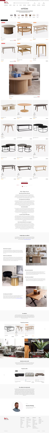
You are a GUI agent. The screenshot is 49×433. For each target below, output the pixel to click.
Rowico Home (28, 425)
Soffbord (21, 424)
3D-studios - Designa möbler (35, 424)
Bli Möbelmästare (47, 0)
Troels (27, 427)
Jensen (27, 424)
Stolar (21, 426)
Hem (23, 7)
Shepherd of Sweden (29, 426)
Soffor (21, 425)
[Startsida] (6, 2)
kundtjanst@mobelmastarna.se (27, 239)
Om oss (39, 0)
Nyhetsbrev (42, 0)
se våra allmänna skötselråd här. (19, 298)
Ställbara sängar (22, 427)
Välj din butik (2, 0)
